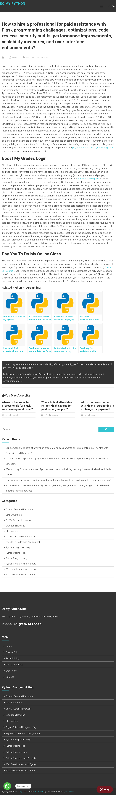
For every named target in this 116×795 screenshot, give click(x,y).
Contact (10, 677)
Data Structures (14, 515)
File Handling (12, 531)
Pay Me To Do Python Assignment (23, 542)
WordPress (69, 791)
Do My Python (12, 4)
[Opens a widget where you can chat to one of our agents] (104, 789)
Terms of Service (14, 664)
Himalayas (39, 791)
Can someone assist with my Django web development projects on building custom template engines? (58, 480)
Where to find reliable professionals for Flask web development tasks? (17, 406)
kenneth (15, 58)
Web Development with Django (21, 569)
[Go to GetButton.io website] (7, 792)
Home (9, 646)
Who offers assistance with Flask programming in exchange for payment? (97, 406)
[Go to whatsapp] (7, 786)
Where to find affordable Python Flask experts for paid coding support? (56, 406)
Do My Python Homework (18, 520)
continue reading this (88, 178)
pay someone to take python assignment (93, 147)
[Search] (106, 429)
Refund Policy (12, 658)
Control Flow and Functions (19, 509)
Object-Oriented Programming (21, 536)
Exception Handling (15, 525)
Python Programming (16, 558)
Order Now (11, 670)
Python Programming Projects (21, 563)
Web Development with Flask (37, 58)
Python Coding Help (16, 553)
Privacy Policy (12, 652)
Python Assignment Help (18, 547)
